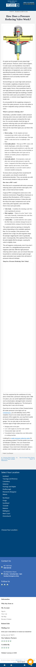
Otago (5, 500)
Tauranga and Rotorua (10, 479)
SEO (34, 660)
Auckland (6, 476)
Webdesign (19, 660)
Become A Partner (6, 619)
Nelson (5, 494)
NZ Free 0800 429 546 (28, 4)
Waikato (5, 508)
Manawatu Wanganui (9, 492)
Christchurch (7, 516)
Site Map (3, 616)
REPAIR (10, 1)
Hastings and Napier (9, 487)
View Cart (4, 614)
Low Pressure (10, 453)
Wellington (6, 511)
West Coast (6, 513)
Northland (6, 498)
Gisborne (5, 484)
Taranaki (5, 506)
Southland (6, 503)
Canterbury (6, 481)
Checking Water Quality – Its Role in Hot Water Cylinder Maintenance (9, 459)
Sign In (3, 611)
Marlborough (7, 489)
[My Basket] (18, 665)
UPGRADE (12, 2)
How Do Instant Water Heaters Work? (27, 458)
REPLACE (14, 1)
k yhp (26, 11)
